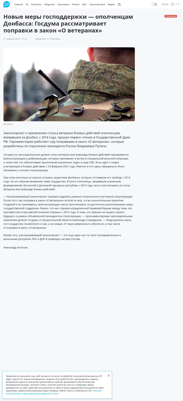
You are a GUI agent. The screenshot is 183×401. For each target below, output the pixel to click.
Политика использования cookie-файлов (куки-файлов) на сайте (54, 392)
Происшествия (97, 4)
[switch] (154, 4)
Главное (18, 4)
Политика (36, 4)
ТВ (27, 4)
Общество (49, 4)
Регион (75, 4)
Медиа (111, 4)
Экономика (63, 4)
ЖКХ (84, 4)
